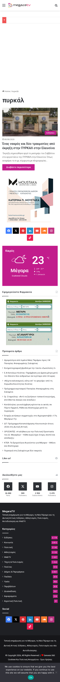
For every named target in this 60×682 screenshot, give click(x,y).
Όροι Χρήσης (46, 659)
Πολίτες (8, 567)
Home (7, 91)
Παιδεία (8, 576)
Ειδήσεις (8, 537)
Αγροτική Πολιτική (13, 601)
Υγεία (6, 581)
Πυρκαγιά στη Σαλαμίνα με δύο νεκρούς (23, 450)
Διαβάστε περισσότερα (18, 167)
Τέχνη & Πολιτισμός (13, 562)
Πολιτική (8, 547)
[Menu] (3, 6)
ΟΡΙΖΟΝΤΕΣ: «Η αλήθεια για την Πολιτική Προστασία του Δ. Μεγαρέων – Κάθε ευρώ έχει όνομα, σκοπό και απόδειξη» (29, 434)
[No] (56, 672)
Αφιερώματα (10, 596)
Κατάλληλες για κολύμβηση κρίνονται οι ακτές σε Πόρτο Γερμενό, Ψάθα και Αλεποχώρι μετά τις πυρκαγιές (28, 407)
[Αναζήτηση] (56, 6)
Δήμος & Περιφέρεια (14, 571)
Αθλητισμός (10, 552)
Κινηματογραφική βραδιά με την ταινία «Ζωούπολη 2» (30, 368)
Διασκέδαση (10, 591)
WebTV (7, 557)
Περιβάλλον (10, 586)
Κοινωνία (8, 542)
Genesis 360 (49, 655)
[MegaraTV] (20, 5)
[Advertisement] (30, 57)
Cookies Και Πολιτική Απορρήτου (23, 659)
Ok (30, 677)
